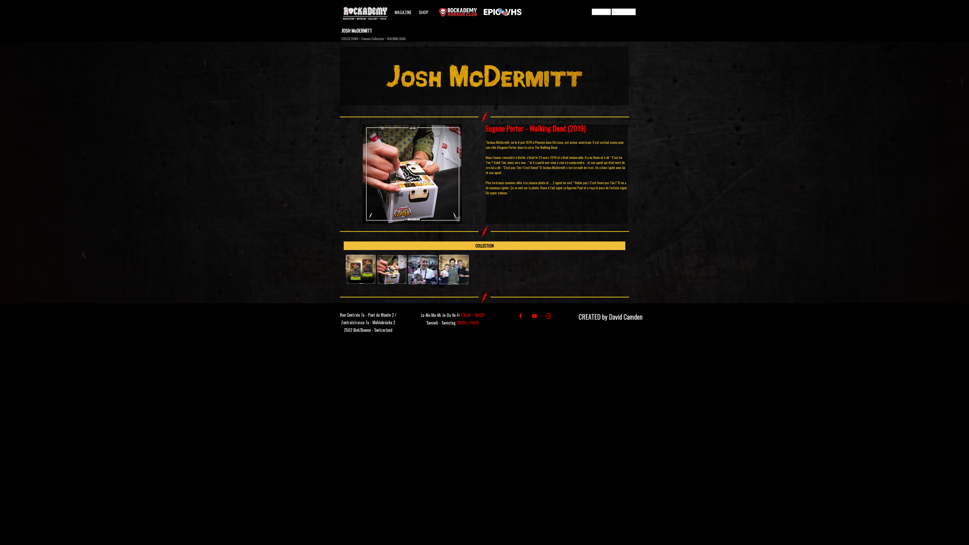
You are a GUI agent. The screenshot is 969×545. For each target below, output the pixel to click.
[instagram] (548, 316)
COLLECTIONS (349, 38)
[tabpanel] (557, 159)
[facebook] (520, 316)
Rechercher (626, 12)
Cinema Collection (372, 38)
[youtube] (534, 316)
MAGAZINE (403, 12)
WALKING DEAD (396, 38)
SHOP (423, 12)
